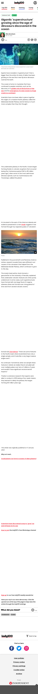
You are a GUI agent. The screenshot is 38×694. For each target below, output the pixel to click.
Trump (31, 8)
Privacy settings (19, 666)
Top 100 (4, 8)
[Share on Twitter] (32, 39)
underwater (5, 614)
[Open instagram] (26, 648)
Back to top (32, 636)
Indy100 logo (19, 2)
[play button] (19, 54)
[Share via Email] (35, 39)
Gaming (22, 8)
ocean (14, 15)
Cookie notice (19, 670)
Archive (19, 674)
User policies (19, 658)
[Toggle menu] (3, 3)
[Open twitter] (19, 648)
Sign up (3, 595)
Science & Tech (6, 15)
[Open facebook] (11, 648)
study (23, 225)
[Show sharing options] (35, 252)
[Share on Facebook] (28, 39)
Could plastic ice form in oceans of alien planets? (19, 459)
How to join (5, 530)
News (13, 8)
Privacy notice (19, 662)
